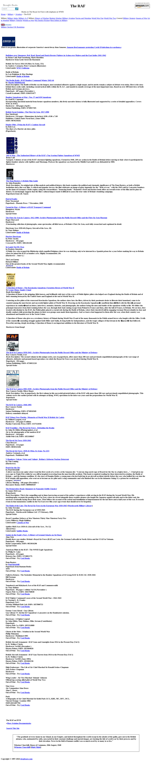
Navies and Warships (83, 18)
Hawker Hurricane (13, 236)
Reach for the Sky (13, 468)
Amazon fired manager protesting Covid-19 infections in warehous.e (94, 47)
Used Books (25, 558)
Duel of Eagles (11, 199)
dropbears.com (26, 759)
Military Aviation (68, 18)
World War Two (110, 18)
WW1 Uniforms (23, 68)
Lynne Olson (14, 290)
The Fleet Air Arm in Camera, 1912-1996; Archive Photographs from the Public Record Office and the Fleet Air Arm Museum (56, 218)
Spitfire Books (22, 531)
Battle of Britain (23, 76)
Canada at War (23, 523)
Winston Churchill (22, 747)
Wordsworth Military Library (80, 506)
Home (3, 14)
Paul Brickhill (13, 564)
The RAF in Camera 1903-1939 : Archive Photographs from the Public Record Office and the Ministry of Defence (51, 389)
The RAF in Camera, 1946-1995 (18, 405)
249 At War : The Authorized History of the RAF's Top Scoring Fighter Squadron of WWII (43, 155)
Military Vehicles (16, 20)
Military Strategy (129, 18)
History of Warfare (42, 18)
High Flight (35, 747)
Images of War (141, 18)
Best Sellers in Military (59, 20)
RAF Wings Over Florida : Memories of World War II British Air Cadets (35, 417)
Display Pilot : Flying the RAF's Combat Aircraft (25, 125)
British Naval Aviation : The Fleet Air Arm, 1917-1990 (27, 112)
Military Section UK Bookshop (12, 27)
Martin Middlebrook (16, 83)
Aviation (18, 14)
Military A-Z (23, 18)
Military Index (12, 18)
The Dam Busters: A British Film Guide (22, 181)
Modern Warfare (55, 18)
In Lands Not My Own (15, 247)
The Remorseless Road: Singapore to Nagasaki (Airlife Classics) (31, 489)
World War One (98, 18)
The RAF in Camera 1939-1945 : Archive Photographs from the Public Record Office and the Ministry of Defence (51, 353)
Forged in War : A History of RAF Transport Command (28, 207)
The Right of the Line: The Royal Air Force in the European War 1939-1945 (36, 506)
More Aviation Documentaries (19, 723)
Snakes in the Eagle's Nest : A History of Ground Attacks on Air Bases (34, 535)
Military (11, 14)
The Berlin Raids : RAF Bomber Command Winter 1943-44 (30, 80)
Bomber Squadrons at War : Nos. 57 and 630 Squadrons (28, 97)
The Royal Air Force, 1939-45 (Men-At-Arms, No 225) (27, 451)
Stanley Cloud (25, 290)
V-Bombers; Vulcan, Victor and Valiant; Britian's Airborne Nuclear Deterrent (37, 459)
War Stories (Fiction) (42, 20)
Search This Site (12, 728)
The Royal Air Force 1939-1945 (18, 440)
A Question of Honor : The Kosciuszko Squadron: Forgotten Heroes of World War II (40, 288)
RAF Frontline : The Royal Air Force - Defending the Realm (30, 428)
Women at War (28, 20)
